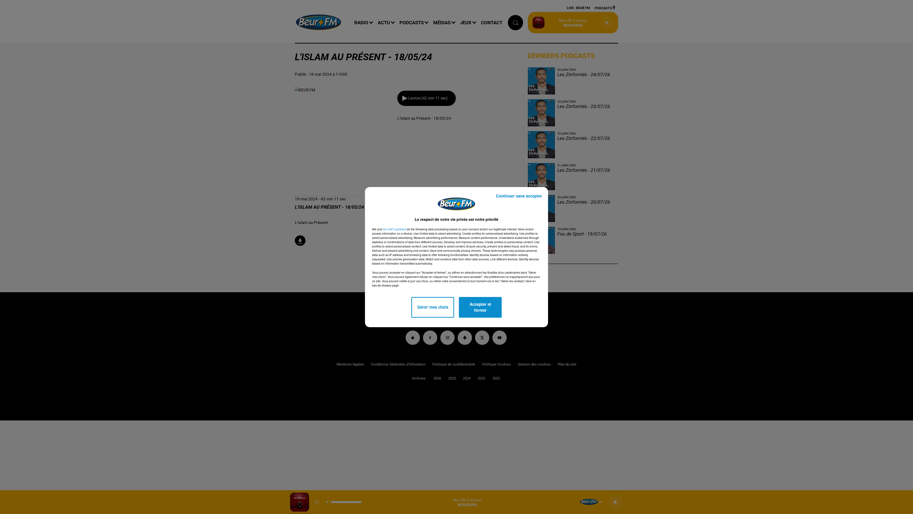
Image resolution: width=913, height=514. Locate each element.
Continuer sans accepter (519, 196)
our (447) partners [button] (394, 229)
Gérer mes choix (432, 307)
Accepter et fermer (480, 307)
